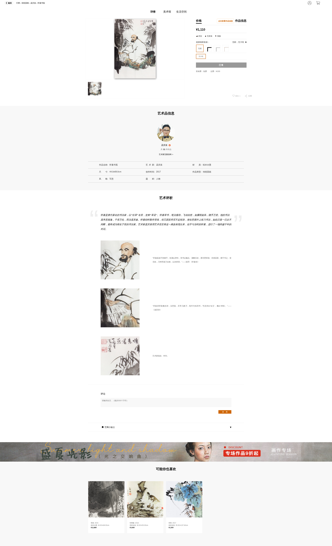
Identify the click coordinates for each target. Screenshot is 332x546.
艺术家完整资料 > (166, 154)
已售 (221, 65)
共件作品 (166, 149)
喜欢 (237, 96)
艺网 (18, 3)
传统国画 (25, 3)
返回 (10, 3)
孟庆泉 (33, 3)
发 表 (225, 412)
